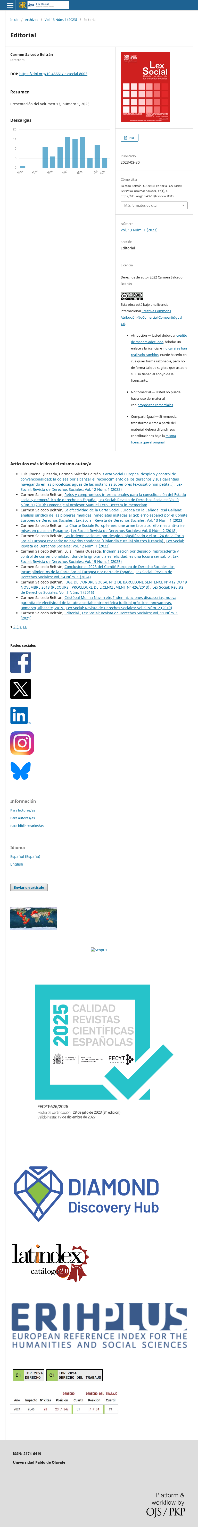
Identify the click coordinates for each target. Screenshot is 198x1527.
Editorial (72, 612)
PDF (131, 137)
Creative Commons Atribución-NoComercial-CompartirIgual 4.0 (151, 317)
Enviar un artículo (29, 887)
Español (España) (25, 856)
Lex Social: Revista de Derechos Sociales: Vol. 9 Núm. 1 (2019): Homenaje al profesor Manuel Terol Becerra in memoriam (100, 502)
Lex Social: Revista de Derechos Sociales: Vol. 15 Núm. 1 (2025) (99, 559)
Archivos (31, 19)
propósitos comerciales (155, 405)
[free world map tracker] (33, 928)
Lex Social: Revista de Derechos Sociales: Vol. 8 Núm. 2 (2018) (124, 530)
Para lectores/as (22, 810)
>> (25, 626)
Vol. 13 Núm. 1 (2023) (61, 19)
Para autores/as (22, 818)
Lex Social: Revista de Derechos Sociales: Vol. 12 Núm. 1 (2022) (101, 487)
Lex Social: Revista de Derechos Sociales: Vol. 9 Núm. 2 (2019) (119, 607)
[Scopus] (99, 949)
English (16, 864)
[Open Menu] (10, 5)
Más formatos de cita (140, 205)
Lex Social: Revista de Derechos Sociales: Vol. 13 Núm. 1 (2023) (130, 520)
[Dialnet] (64, 1413)
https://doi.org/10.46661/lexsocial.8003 (53, 73)
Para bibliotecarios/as (27, 825)
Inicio (14, 19)
